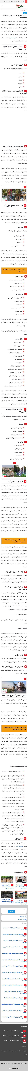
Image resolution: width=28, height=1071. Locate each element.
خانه (25, 10)
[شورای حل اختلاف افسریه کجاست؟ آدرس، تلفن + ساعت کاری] (21, 879)
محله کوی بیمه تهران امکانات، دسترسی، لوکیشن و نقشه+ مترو (7, 901)
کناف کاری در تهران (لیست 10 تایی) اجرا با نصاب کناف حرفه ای (14, 1018)
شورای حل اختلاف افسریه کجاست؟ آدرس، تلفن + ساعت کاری (21, 886)
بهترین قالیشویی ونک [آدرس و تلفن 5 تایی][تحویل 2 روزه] (15, 999)
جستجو (25, 909)
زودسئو (10, 1068)
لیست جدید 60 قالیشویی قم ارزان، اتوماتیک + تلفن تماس (15, 941)
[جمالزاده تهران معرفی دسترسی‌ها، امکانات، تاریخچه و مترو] (21, 895)
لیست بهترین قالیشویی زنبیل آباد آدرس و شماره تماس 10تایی (15, 928)
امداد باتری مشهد (23, 916)
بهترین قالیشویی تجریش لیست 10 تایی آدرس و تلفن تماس (14, 979)
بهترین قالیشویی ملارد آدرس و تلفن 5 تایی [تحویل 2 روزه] (14, 1005)
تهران (22, 10)
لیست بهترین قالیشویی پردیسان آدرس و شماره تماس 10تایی (15, 935)
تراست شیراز (24, 918)
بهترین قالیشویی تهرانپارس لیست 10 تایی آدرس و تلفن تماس (14, 973)
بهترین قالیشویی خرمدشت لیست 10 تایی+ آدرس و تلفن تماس (14, 960)
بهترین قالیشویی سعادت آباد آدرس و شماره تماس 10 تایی (14, 1011)
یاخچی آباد (19, 846)
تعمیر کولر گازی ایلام (22, 919)
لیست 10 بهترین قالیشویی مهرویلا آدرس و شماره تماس (14, 954)
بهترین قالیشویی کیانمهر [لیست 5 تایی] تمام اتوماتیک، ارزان (15, 992)
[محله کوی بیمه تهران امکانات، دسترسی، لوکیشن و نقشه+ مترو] (7, 894)
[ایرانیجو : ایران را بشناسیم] (19, 6)
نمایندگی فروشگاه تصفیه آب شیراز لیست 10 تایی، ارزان (14, 986)
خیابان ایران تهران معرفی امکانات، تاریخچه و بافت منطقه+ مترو (7, 886)
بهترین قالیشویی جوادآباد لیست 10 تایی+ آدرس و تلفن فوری (14, 967)
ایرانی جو (12, 38)
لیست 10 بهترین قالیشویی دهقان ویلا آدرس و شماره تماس (15, 948)
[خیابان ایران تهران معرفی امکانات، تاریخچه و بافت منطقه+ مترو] (7, 879)
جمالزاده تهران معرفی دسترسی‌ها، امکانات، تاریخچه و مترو (21, 902)
